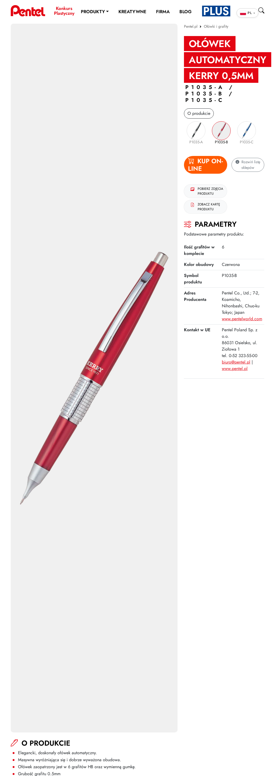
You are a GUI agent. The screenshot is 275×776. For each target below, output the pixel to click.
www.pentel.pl (235, 368)
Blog (185, 11)
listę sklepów (250, 164)
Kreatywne (132, 11)
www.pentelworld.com (242, 319)
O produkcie (198, 113)
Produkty (93, 11)
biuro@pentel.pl (236, 362)
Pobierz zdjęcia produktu (210, 191)
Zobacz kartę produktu (209, 207)
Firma (163, 11)
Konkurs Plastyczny (64, 11)
